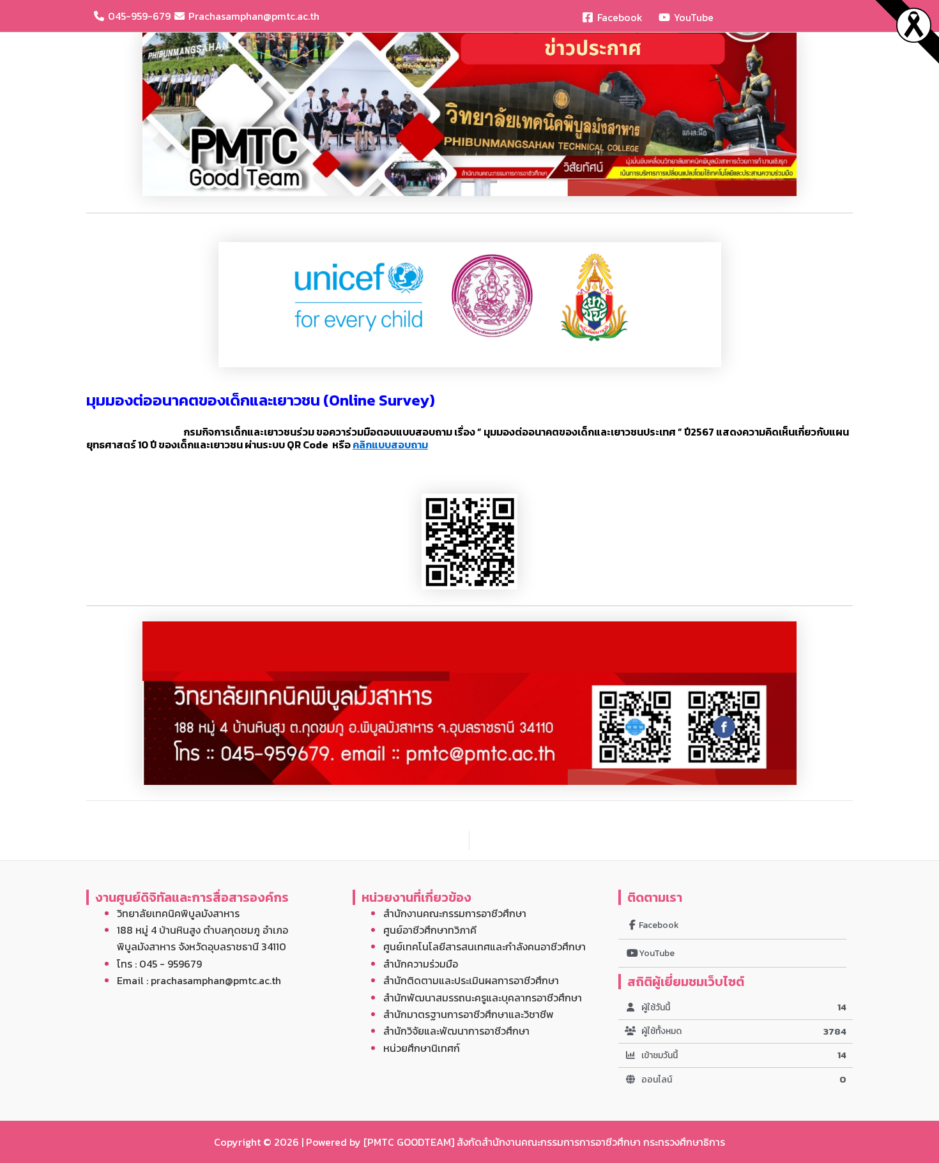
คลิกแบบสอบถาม (390, 444)
